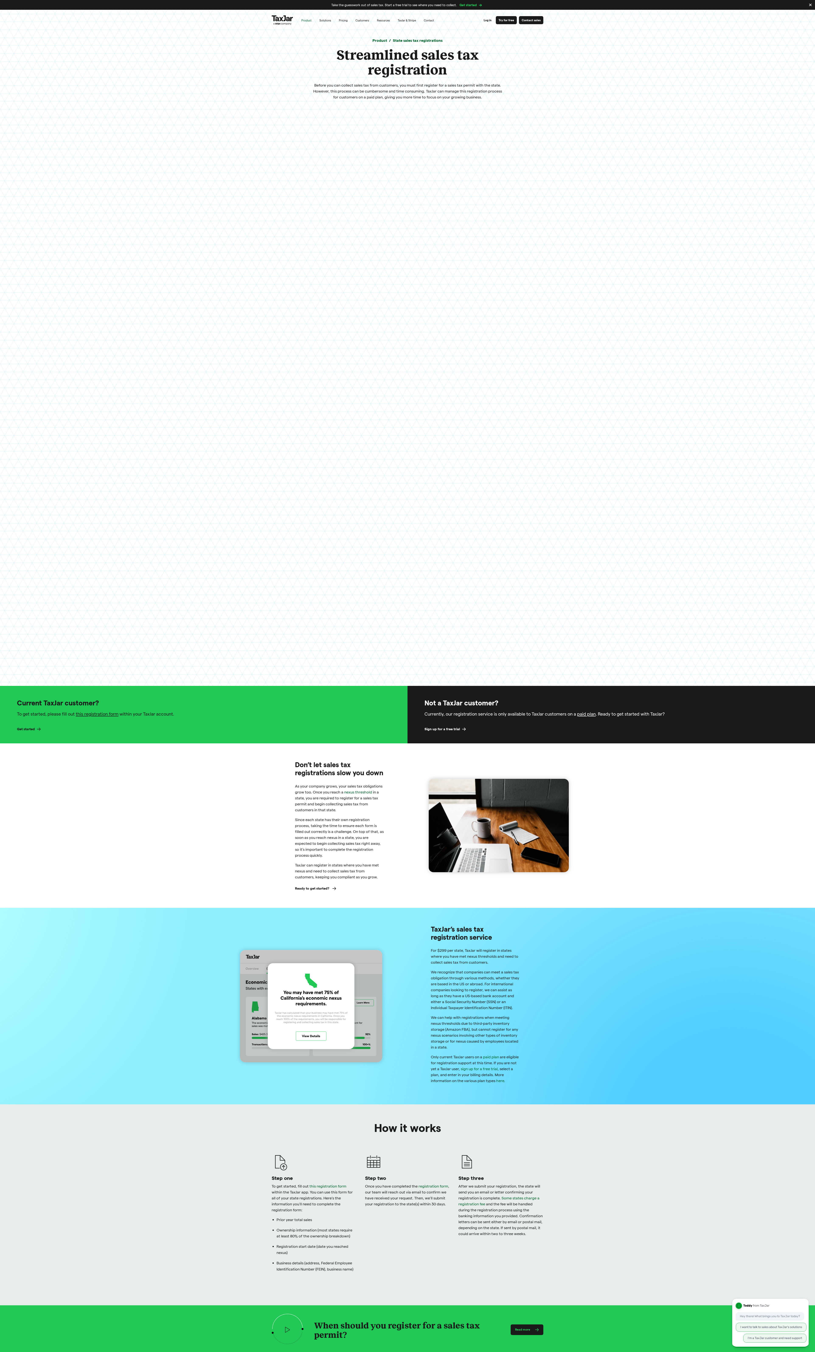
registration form (433, 1186)
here (500, 1080)
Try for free (506, 20)
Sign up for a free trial (442, 729)
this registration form (97, 713)
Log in (488, 20)
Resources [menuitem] (383, 20)
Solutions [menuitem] (325, 20)
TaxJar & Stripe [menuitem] (407, 20)
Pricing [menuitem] (343, 20)
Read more (522, 1329)
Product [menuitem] (306, 20)
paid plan (586, 713)
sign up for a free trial (479, 1068)
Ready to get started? (312, 888)
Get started (468, 5)
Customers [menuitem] (362, 20)
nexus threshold (358, 792)
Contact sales (531, 20)
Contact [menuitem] (429, 20)
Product (379, 40)
